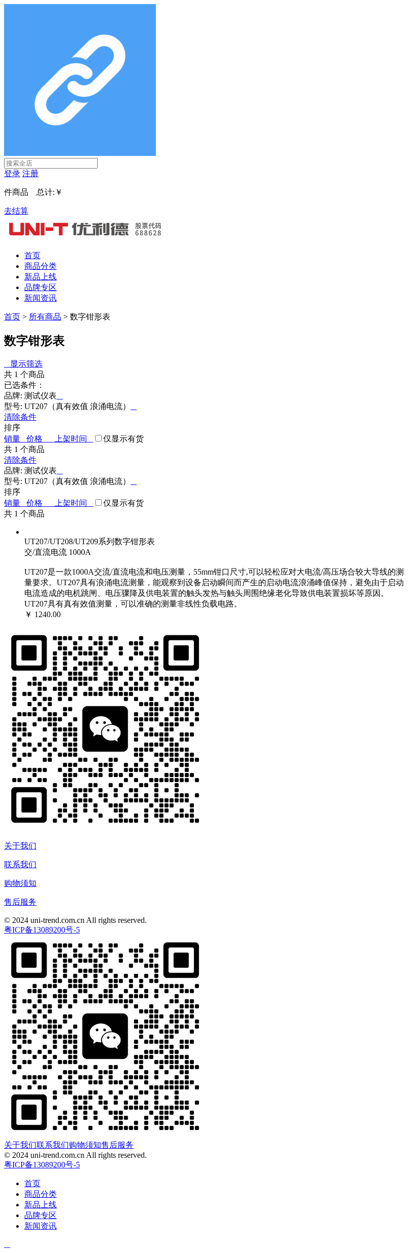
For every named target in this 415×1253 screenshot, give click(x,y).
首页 (32, 255)
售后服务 (20, 902)
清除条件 (20, 417)
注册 (30, 173)
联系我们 (20, 864)
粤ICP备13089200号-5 (42, 929)
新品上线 (40, 276)
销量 (15, 438)
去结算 (16, 211)
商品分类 (40, 266)
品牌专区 (40, 287)
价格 (40, 438)
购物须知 (20, 883)
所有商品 (45, 316)
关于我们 (20, 845)
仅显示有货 (123, 438)
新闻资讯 (40, 298)
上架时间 (74, 438)
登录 (12, 173)
